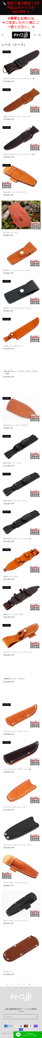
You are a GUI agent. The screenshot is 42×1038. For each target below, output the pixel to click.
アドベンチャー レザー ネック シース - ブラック (18, 845)
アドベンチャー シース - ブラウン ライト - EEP (17, 769)
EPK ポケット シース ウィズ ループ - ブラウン (17, 270)
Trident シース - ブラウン (14, 679)
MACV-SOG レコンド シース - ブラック (15, 501)
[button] (2, 35)
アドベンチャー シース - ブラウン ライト (16, 731)
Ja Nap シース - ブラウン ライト (13, 346)
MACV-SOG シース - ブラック (13, 463)
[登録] (35, 1016)
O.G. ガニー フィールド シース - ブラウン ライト (18, 652)
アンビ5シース (8, 971)
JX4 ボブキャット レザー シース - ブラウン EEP (21, 372)
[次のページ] (35, 984)
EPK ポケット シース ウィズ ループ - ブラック (17, 308)
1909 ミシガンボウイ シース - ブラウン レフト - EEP (19, 154)
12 (29, 984)
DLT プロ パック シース (10, 232)
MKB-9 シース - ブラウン (11, 576)
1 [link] (7, 984)
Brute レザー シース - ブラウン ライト (15, 192)
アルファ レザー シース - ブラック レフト (16, 920)
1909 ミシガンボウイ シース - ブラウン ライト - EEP (19, 78)
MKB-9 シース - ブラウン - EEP (13, 614)
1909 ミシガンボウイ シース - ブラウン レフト (17, 116)
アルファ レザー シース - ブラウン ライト (16, 882)
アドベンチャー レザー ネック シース (14, 807)
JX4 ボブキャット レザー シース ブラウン (16, 425)
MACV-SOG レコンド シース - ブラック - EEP (17, 538)
